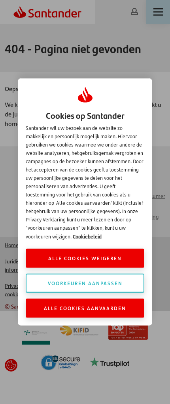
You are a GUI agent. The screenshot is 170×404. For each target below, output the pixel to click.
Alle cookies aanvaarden (85, 308)
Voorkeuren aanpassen (85, 283)
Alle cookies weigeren (85, 258)
